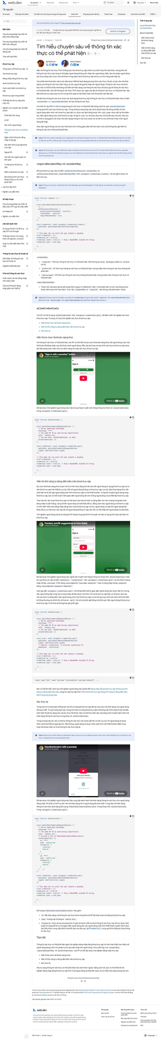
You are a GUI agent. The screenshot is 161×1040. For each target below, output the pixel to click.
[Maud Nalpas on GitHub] (71, 65)
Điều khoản (36, 1035)
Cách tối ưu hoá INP (138, 14)
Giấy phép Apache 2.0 (46, 992)
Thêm (75, 3)
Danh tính (74, 14)
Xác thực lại (45, 331)
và (52, 102)
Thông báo (122, 14)
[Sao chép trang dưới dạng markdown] (95, 53)
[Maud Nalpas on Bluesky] (77, 65)
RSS (142, 1025)
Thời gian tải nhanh (22, 14)
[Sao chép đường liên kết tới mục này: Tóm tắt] (48, 937)
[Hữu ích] (125, 40)
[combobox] (114, 3)
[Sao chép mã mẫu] (133, 195)
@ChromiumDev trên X (149, 1013)
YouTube (143, 1017)
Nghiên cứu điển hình (128, 1022)
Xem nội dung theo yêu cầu (71, 23)
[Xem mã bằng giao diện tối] (130, 195)
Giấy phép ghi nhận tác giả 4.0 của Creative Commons (94, 990)
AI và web (6, 14)
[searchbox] (15, 21)
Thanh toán (108, 14)
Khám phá (50, 3)
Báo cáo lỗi (105, 1013)
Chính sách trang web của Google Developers (99, 992)
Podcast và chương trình (129, 1025)
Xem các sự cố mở (107, 1017)
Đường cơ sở (63, 3)
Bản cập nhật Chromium (129, 1018)
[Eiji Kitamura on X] (47, 65)
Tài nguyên (34, 3)
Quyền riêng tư (47, 1035)
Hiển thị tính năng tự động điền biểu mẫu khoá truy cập (63, 327)
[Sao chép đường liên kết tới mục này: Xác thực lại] (50, 702)
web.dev (39, 40)
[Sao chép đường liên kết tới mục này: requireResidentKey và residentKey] (83, 164)
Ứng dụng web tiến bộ (91, 14)
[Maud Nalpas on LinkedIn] (74, 65)
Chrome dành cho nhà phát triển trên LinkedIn (149, 1021)
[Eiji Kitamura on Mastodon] (53, 65)
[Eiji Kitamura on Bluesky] (56, 65)
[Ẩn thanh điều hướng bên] (26, 1036)
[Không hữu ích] (128, 40)
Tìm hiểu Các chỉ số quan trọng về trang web (50, 14)
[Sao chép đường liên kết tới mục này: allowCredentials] (61, 308)
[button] (14, 102)
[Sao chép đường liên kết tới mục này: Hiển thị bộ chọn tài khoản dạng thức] (75, 337)
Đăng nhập (154, 3)
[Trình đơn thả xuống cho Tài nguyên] (41, 2)
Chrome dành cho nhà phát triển (128, 1014)
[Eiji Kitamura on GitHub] (50, 65)
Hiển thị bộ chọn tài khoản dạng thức (56, 323)
